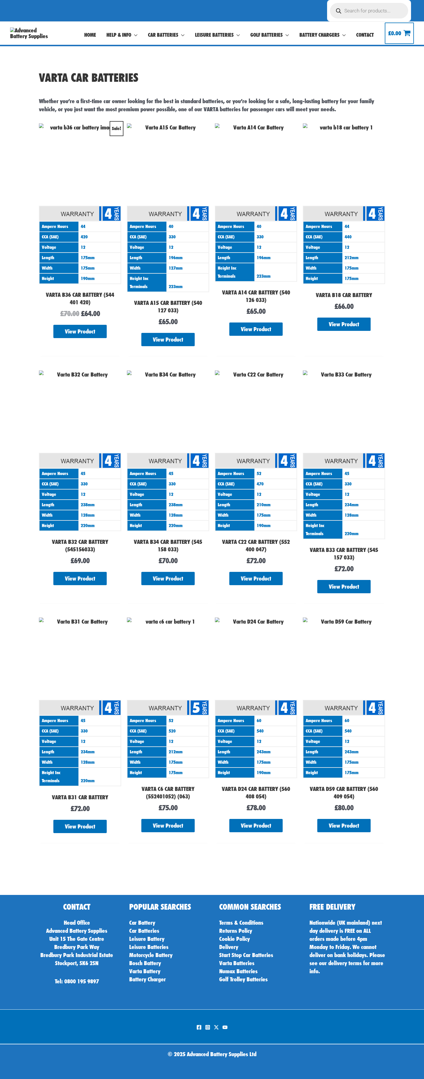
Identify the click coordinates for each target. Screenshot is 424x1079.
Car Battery (142, 922)
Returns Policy (235, 930)
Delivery (228, 946)
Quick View (80, 278)
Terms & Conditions (241, 922)
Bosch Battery (145, 963)
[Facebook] (199, 1027)
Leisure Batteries (148, 946)
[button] (134, 35)
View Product (80, 331)
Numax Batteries (238, 971)
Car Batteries (144, 930)
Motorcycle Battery (150, 955)
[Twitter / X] (216, 1027)
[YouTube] (225, 1027)
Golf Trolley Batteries (243, 979)
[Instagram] (207, 1027)
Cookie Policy (234, 938)
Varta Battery (144, 971)
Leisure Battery (146, 938)
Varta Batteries (236, 963)
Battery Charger (147, 979)
